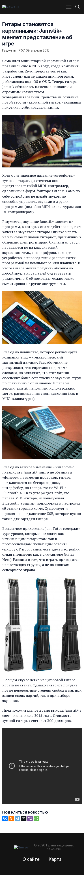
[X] (23, 818)
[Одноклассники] (11, 818)
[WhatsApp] (36, 818)
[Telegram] (17, 818)
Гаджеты (9, 50)
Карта (55, 859)
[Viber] (30, 818)
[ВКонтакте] (5, 818)
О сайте (31, 859)
